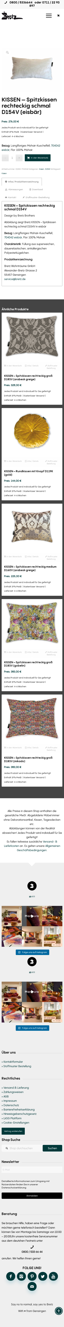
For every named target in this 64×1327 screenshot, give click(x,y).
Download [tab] (37, 189)
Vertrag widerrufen (13, 1131)
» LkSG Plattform (11, 1118)
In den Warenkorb (39, 157)
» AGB (5, 1096)
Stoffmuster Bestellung (52, 366)
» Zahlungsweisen (12, 1092)
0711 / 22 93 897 (44, 4)
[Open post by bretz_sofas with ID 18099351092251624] (52, 916)
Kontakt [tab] (12, 197)
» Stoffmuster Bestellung (16, 1066)
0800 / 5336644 (20, 2)
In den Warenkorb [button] (14, 365)
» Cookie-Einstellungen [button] (15, 1122)
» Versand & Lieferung (15, 1087)
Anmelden (32, 1195)
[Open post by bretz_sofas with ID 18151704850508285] (52, 936)
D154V (47, 169)
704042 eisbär (13, 237)
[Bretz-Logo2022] (26, 15)
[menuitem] (49, 15)
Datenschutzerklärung (14, 1187)
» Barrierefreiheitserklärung (18, 1109)
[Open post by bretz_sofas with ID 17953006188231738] (12, 936)
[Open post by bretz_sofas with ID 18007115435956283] (32, 936)
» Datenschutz (10, 1105)
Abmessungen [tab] (15, 189)
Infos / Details (32, 365)
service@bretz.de (15, 279)
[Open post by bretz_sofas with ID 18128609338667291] (12, 916)
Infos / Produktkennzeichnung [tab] (23, 181)
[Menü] (49, 15)
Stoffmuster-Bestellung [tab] (37, 197)
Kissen (41, 169)
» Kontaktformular (12, 1062)
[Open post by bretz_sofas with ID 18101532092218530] (32, 916)
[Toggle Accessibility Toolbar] (58, 1311)
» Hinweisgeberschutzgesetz (19, 1114)
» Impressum (9, 1101)
